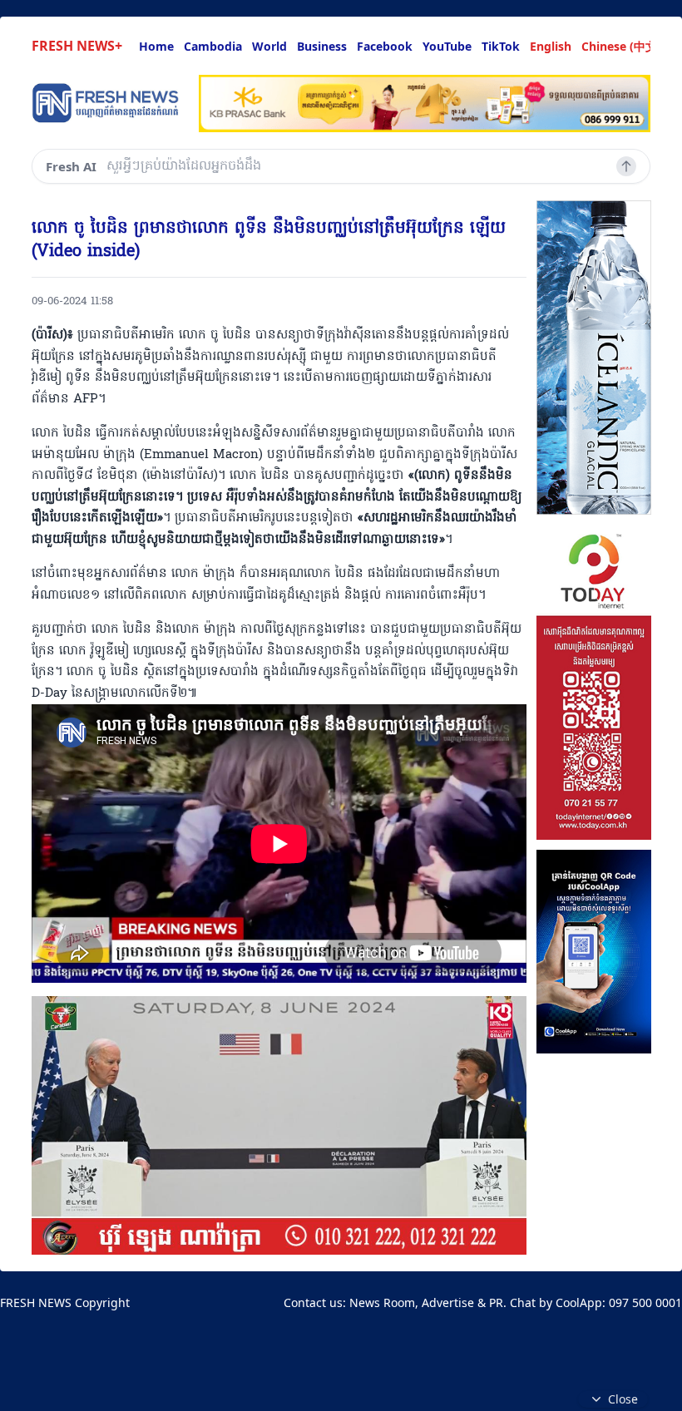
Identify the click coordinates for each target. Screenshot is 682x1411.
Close (623, 1399)
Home (156, 46)
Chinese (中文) (621, 46)
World (269, 46)
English (550, 46)
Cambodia (213, 46)
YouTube (447, 46)
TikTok (501, 46)
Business (322, 46)
